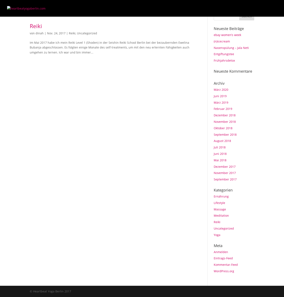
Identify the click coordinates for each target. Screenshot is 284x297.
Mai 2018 (220, 160)
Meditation (221, 215)
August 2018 (222, 141)
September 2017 (225, 179)
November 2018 (225, 122)
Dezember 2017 (225, 167)
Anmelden (221, 252)
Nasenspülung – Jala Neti (231, 48)
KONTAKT (270, 8)
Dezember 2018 (225, 115)
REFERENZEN (249, 8)
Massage (220, 209)
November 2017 (225, 173)
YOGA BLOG (207, 8)
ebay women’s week (227, 35)
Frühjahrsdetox (224, 60)
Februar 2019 (223, 109)
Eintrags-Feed (223, 258)
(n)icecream (222, 41)
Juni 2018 (220, 154)
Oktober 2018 (223, 128)
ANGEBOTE (186, 8)
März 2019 (221, 102)
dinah (40, 33)
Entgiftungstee (224, 54)
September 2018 (225, 135)
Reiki (36, 26)
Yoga (217, 235)
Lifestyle (219, 203)
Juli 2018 (220, 147)
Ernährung (221, 196)
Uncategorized (87, 33)
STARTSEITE (165, 8)
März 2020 (221, 90)
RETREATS (228, 8)
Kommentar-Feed (226, 265)
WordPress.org (224, 271)
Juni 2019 (220, 96)
